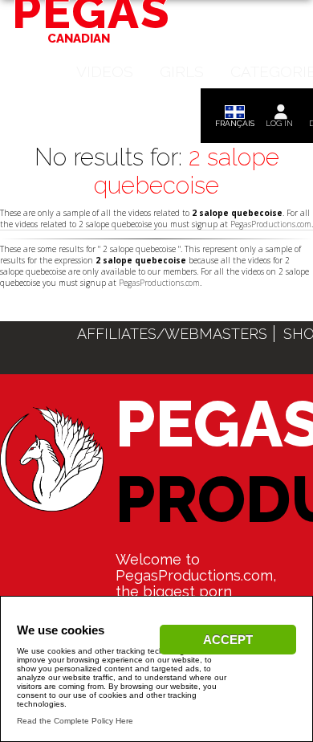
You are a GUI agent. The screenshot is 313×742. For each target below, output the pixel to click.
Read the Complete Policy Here (75, 720)
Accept (227, 639)
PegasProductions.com (270, 224)
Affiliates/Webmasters (172, 333)
